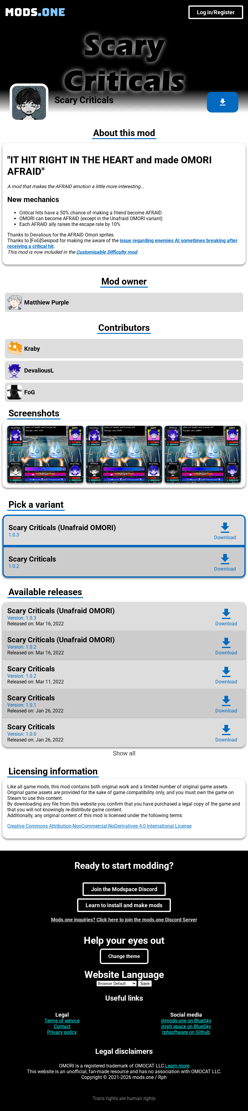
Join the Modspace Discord (124, 889)
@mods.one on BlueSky (186, 1021)
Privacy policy (62, 1032)
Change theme (124, 956)
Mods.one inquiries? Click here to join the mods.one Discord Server (124, 920)
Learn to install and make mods (124, 905)
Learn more (177, 1066)
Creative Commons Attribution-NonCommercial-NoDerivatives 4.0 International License (99, 826)
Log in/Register (216, 12)
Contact (62, 1026)
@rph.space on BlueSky (186, 1026)
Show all (124, 753)
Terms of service (62, 1021)
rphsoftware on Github (186, 1032)
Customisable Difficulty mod (106, 252)
